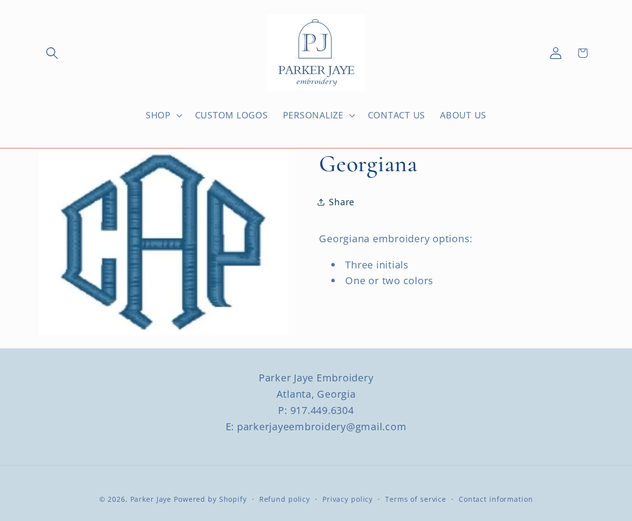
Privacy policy (347, 499)
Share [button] (342, 202)
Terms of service (415, 499)
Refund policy (284, 499)
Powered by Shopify (210, 499)
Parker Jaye (151, 499)
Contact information (496, 499)
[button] (52, 53)
